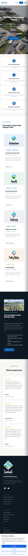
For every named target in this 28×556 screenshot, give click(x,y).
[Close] (26, 535)
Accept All (14, 546)
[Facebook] (5, 488)
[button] (25, 3)
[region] (14, 545)
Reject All (14, 553)
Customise (14, 549)
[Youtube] (8, 488)
